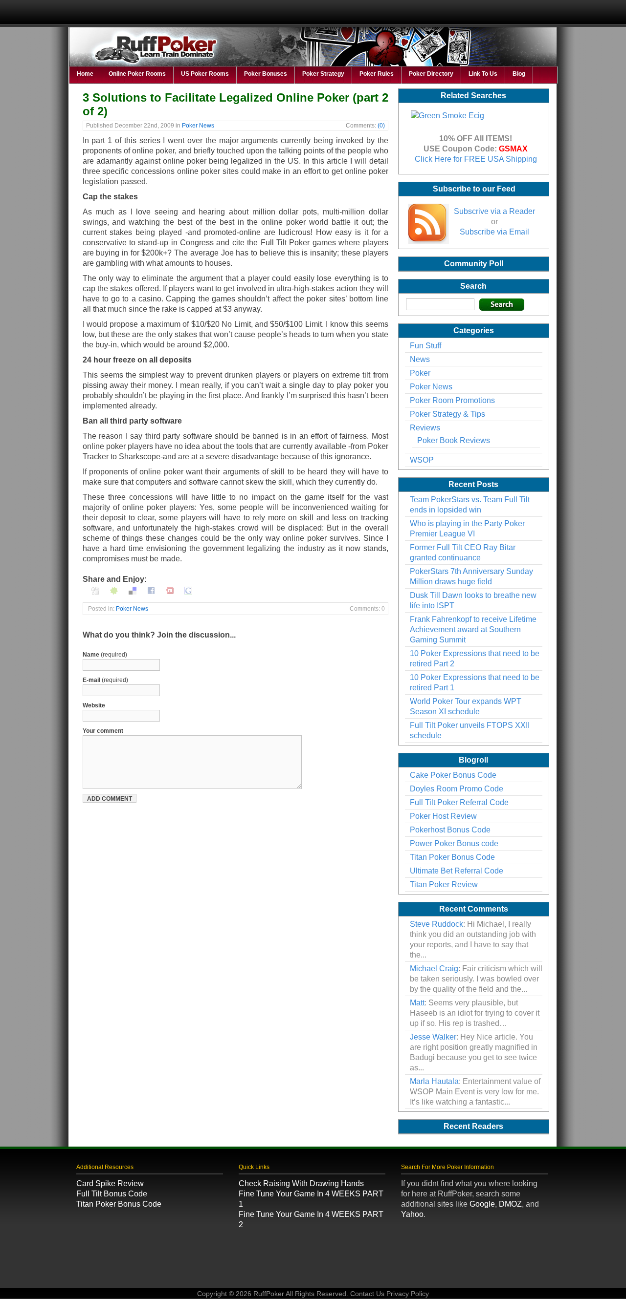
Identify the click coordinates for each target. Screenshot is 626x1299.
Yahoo (412, 1214)
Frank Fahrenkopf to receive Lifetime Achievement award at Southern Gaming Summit (473, 629)
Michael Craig (434, 968)
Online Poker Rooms (137, 73)
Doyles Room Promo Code (456, 789)
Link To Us (483, 73)
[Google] (188, 589)
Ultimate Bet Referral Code (456, 871)
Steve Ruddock (436, 924)
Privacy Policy (407, 1294)
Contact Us (367, 1294)
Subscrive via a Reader (494, 211)
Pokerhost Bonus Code (450, 830)
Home (85, 73)
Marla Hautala (434, 1081)
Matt (417, 1003)
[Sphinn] (114, 589)
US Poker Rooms (205, 73)
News (420, 359)
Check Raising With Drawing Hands (301, 1183)
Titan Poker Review (444, 884)
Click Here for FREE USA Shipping (476, 159)
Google (482, 1204)
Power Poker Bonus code (454, 843)
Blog (519, 73)
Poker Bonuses (265, 73)
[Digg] (95, 589)
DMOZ (510, 1204)
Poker (420, 373)
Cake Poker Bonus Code (453, 775)
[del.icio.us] (132, 589)
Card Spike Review (110, 1183)
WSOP (422, 460)
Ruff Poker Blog (313, 51)
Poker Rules (376, 73)
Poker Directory (431, 73)
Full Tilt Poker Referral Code (459, 802)
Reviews (425, 428)
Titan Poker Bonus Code (452, 857)
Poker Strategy (323, 73)
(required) (105, 654)
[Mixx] (170, 589)
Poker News (198, 125)
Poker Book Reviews (453, 440)
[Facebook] (151, 589)
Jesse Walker (433, 1037)
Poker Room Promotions (452, 400)
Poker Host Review (443, 816)
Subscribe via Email (494, 232)
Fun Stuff (425, 345)
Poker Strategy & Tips (447, 414)
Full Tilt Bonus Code (111, 1194)
